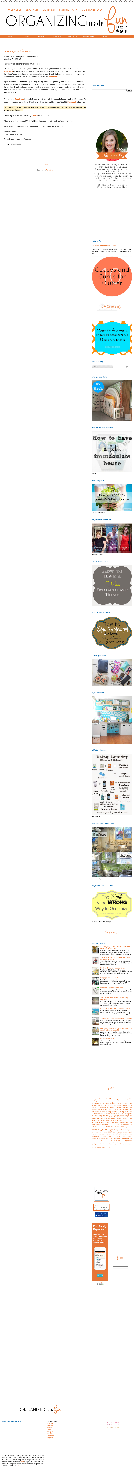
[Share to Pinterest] (20, 144)
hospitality (107, 1120)
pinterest (111, 1134)
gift (126, 1116)
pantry (115, 1132)
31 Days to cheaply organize (102, 1101)
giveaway (95, 1118)
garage (116, 1116)
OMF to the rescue (117, 1127)
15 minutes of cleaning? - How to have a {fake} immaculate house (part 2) (115, 958)
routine (115, 1138)
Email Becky (50, 1423)
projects (112, 1136)
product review (127, 1134)
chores (100, 1107)
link (111, 1122)
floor (117, 1114)
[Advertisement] (112, 65)
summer (124, 1143)
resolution (102, 1138)
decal (116, 1109)
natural (94, 1127)
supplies (130, 1143)
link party (115, 1122)
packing (105, 1132)
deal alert (111, 1109)
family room (124, 1111)
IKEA (112, 1120)
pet (107, 1134)
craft (106, 1109)
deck (120, 1109)
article (119, 1101)
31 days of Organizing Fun (100, 1099)
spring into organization (108, 1143)
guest (113, 1118)
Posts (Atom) (50, 170)
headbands (125, 1118)
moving (130, 1124)
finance (108, 1114)
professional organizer (99, 1136)
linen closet (105, 1122)
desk (130, 1109)
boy (99, 1105)
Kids (124, 1120)
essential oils (116, 1111)
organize (102, 1129)
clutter (129, 1107)
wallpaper (94, 1147)
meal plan (122, 1122)
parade (120, 1132)
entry (109, 1111)
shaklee (98, 1141)
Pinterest (50, 1433)
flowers (122, 1114)
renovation (95, 1138)
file (105, 1114)
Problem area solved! (107, 1039)
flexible (113, 1114)
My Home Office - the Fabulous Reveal (112, 968)
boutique (94, 1105)
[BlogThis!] (14, 144)
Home (46, 165)
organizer (129, 1129)
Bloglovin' (50, 1438)
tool (114, 1145)
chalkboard (117, 1105)
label (93, 1122)
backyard (129, 1101)
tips (111, 1145)
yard (108, 1147)
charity (130, 1105)
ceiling (112, 1105)
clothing (124, 1107)
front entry (98, 1116)
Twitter (49, 1429)
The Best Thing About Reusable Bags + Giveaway (116, 1018)
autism (124, 1101)
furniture (105, 1116)
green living (103, 1118)
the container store (103, 1145)
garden (121, 1116)
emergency (104, 1111)
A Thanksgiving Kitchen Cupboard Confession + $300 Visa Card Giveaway (115, 947)
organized (112, 1129)
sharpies (103, 1141)
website (99, 1147)
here (18, 1466)
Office (107, 1127)
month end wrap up (112, 1124)
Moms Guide (100, 1124)
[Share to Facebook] (18, 144)
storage (119, 1143)
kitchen (129, 1120)
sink (111, 1141)
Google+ (49, 1427)
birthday (120, 1103)
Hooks (102, 1120)
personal (101, 1134)
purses (119, 1136)
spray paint (95, 1143)
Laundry (98, 1122)
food (130, 1114)
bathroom (106, 1103)
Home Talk (50, 1436)
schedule (124, 1138)
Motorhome (124, 1124)
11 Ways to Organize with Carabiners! (112, 988)
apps (114, 1101)
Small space (117, 1141)
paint (110, 1132)
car (108, 1105)
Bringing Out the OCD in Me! (109, 978)
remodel (130, 1136)
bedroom (113, 1103)
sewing (93, 1141)
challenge (125, 1105)
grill (109, 1118)
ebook (99, 1111)
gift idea (129, 1116)
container (101, 1109)
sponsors (128, 1141)
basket (100, 1103)
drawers (94, 1111)
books (130, 1103)
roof (107, 1138)
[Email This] (12, 144)
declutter (126, 1109)
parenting (125, 1132)
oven (100, 1132)
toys (121, 1145)
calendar (103, 1105)
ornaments (95, 1132)
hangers (118, 1118)
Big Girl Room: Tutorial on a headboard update (115, 1008)
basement (95, 1103)
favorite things (98, 1114)
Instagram (8, 71)
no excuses (100, 1127)
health (130, 1118)
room (110, 1138)
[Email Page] (8, 144)
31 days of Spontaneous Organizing (120, 1099)
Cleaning (112, 1107)
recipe (124, 1136)
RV (119, 1138)
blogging (125, 1103)
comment (94, 1109)
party (130, 1132)
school (130, 1138)
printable (119, 1134)
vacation (129, 1145)
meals (127, 1122)
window (104, 1147)
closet (118, 1107)
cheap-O (94, 1107)
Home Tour (95, 1120)
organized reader (121, 1129)
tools (117, 1145)
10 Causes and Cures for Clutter (104, 246)
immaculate (118, 1120)
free (93, 1116)
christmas (105, 1107)
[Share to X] (16, 144)
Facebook (19, 99)
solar (123, 1141)
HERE (35, 115)
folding (127, 1114)
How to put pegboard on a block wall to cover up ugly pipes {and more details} (116, 1029)
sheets (108, 1141)
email (22, 1462)
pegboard (94, 1134)
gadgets (111, 1116)
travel (124, 1145)
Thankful (94, 1145)
